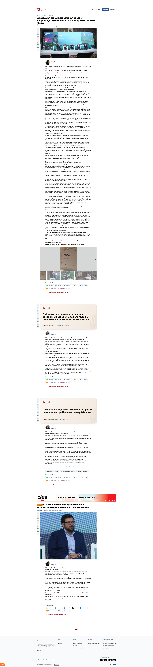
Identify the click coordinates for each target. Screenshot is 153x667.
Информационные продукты (93, 643)
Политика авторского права (108, 645)
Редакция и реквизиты (77, 643)
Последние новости (61, 641)
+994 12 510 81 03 (40, 650)
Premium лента (60, 643)
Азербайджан (49, 471)
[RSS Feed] (54, 660)
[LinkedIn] (51, 660)
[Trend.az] (41, 9)
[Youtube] (46, 660)
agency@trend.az (40, 651)
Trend (58, 70)
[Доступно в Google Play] (112, 660)
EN (110, 664)
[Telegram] (49, 660)
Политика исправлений (77, 648)
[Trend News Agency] (40, 640)
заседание (56, 471)
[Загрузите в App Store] (103, 660)
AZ (112, 664)
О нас (74, 641)
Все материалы (53, 63)
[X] (44, 660)
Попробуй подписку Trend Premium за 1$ (57, 292)
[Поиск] (90, 9)
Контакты (75, 645)
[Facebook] (41, 660)
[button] (38, 29)
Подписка (90, 641)
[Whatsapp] (38, 660)
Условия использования (108, 641)
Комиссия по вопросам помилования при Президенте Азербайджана (74, 471)
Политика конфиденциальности (109, 643)
